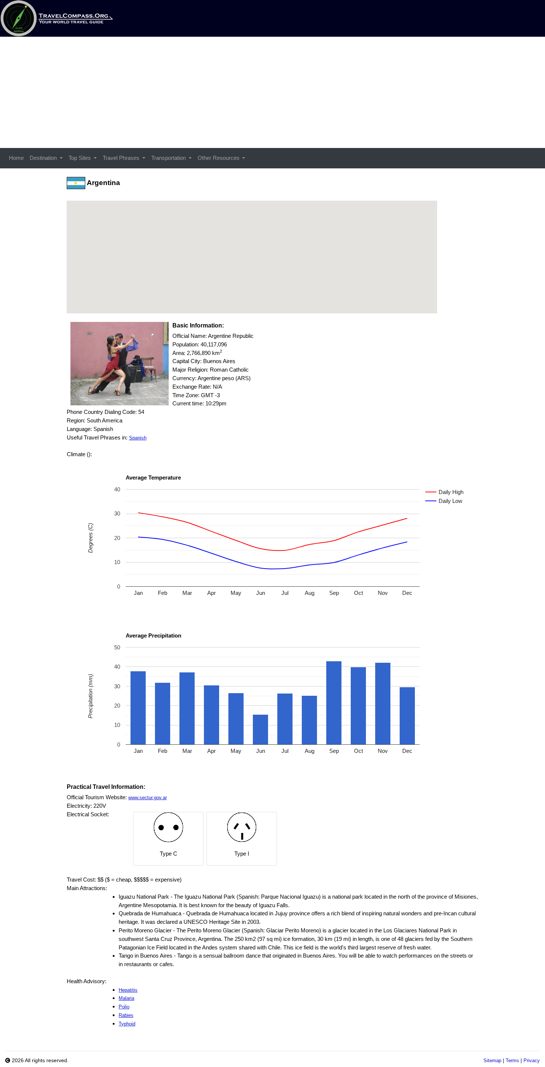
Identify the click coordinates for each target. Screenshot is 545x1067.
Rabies (126, 1015)
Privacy (531, 1060)
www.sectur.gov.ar (147, 797)
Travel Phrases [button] (122, 158)
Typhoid (127, 1024)
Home (16, 158)
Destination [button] (44, 158)
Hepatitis (128, 990)
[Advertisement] (272, 92)
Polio (124, 1007)
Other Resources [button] (219, 158)
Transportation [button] (169, 158)
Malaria (126, 998)
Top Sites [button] (80, 158)
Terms (512, 1060)
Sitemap (492, 1060)
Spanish (137, 438)
